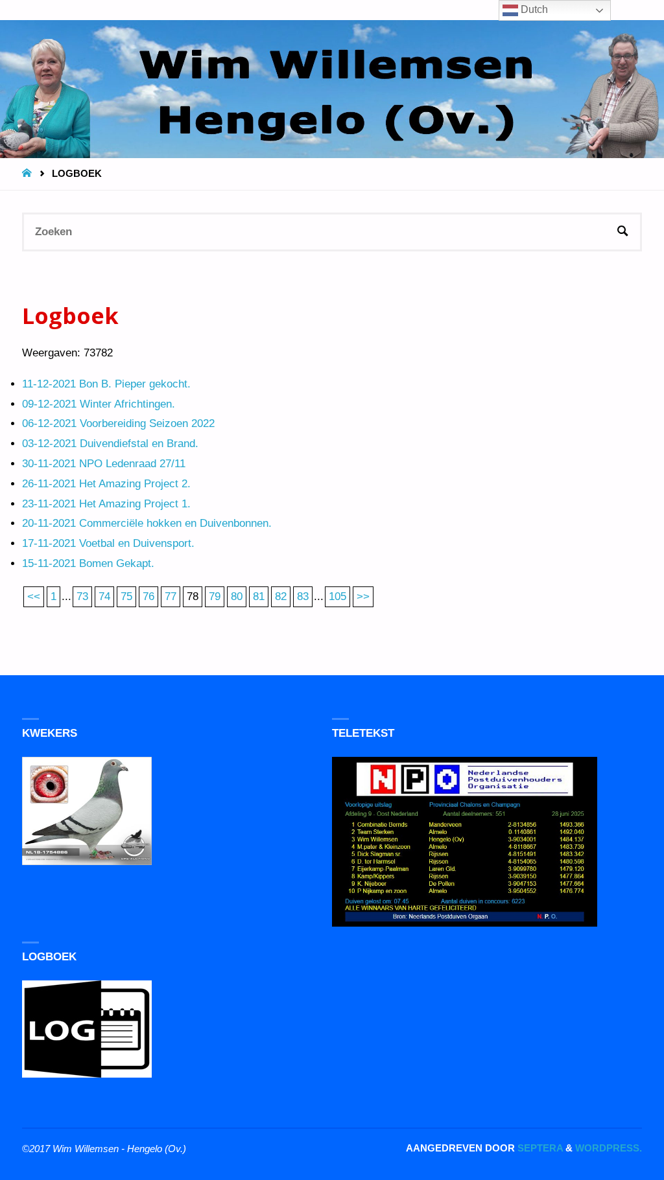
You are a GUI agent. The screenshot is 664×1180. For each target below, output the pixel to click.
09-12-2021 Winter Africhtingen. (98, 404)
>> (363, 596)
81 (259, 596)
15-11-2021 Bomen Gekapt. (88, 563)
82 (281, 596)
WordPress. (608, 1148)
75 (126, 596)
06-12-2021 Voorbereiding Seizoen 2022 (118, 423)
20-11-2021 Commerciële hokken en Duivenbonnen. (147, 523)
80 (237, 596)
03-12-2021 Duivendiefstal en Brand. (110, 443)
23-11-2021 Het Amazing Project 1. (106, 504)
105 (337, 596)
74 (104, 596)
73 (82, 596)
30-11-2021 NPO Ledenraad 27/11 (103, 463)
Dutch (533, 9)
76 (148, 596)
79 (214, 596)
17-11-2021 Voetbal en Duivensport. (108, 543)
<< (33, 596)
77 (170, 596)
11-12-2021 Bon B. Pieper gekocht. (106, 384)
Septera (539, 1148)
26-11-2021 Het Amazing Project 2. (106, 484)
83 (303, 596)
